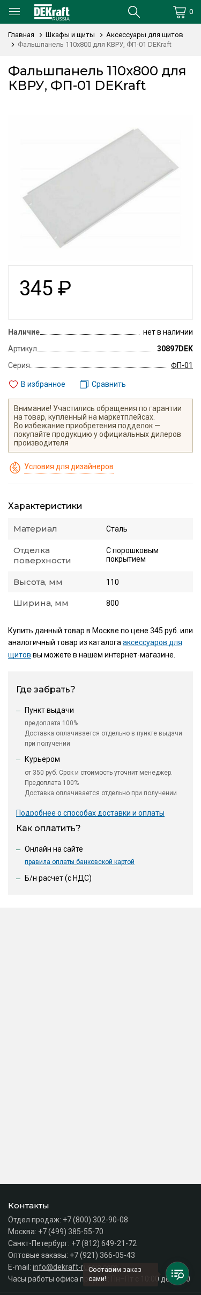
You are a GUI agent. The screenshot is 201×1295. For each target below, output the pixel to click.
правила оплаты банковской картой (80, 862)
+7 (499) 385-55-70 (70, 1231)
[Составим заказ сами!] (177, 1273)
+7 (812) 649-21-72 (104, 1243)
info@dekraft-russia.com (75, 1267)
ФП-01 (182, 365)
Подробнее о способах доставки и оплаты (90, 813)
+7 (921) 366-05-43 (102, 1255)
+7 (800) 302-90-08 (95, 1219)
